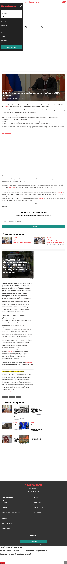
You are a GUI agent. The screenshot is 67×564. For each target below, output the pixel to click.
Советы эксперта (38, 509)
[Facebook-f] (28, 491)
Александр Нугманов (17, 429)
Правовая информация (8, 509)
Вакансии (4, 507)
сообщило (10, 351)
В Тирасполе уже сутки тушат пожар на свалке (36, 439)
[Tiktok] (35, 491)
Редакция (4, 502)
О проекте (4, 500)
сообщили (60, 192)
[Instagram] (33, 491)
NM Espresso (37, 500)
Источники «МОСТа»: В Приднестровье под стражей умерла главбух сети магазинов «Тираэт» (36, 410)
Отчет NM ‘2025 (37, 512)
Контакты (4, 504)
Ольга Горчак (6, 275)
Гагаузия (36, 504)
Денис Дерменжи (7, 98)
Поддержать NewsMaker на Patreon (11, 512)
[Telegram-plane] (38, 491)
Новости (5, 257)
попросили (41, 198)
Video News (15, 237)
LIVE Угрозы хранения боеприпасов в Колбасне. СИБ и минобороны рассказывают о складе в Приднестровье (36, 427)
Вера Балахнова (34, 441)
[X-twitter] (31, 491)
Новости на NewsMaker (18, 245)
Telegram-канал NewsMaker (19, 203)
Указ (3, 133)
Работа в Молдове (38, 507)
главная (4, 206)
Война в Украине (7, 90)
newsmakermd (8, 133)
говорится (7, 106)
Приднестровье (38, 502)
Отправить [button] (2, 563)
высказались (12, 187)
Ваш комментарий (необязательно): (15, 554)
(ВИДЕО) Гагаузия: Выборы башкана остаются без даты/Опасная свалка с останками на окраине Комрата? (55, 240)
